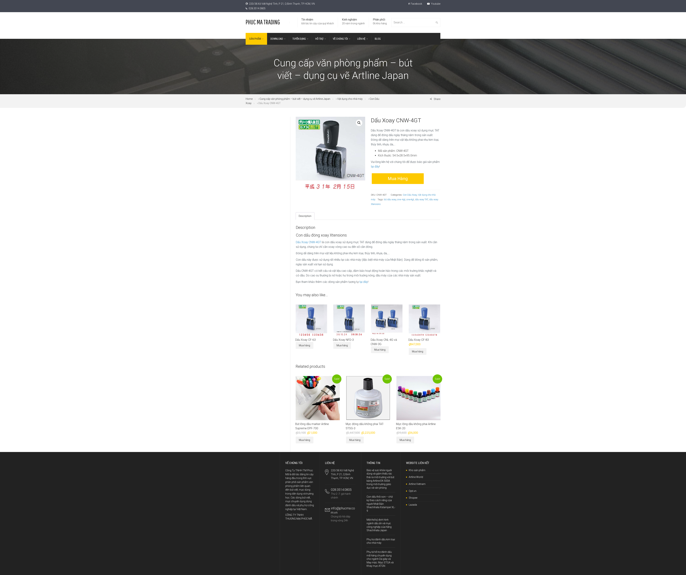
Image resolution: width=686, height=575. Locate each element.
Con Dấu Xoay (410, 194)
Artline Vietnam (417, 484)
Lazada (413, 504)
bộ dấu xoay (390, 199)
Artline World (416, 477)
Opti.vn (412, 491)
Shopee (413, 497)
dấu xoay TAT (421, 199)
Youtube (435, 3)
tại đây (375, 166)
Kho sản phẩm (417, 470)
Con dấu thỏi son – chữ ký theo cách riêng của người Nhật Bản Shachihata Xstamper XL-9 (381, 503)
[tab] (305, 216)
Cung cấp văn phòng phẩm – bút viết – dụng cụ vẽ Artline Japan (295, 98)
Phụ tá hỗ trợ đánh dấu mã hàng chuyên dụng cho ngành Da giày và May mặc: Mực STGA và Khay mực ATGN (380, 559)
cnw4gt (410, 199)
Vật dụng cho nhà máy (350, 98)
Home (249, 98)
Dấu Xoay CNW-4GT (308, 242)
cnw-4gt (401, 199)
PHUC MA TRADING (263, 22)
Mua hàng (398, 178)
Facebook (416, 3)
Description (305, 216)
